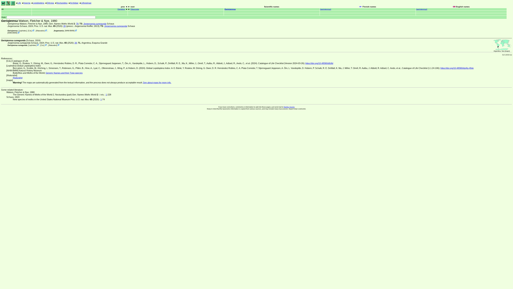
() (325, 9)
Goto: (4, 17)
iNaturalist (40, 31)
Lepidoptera (38, 3)
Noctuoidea (62, 3)
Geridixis (121, 9)
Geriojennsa (230, 9)
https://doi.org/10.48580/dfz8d (319, 63)
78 (77, 24)
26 (64, 26)
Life (19, 3)
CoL (29, 31)
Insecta (27, 3)
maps (507, 51)
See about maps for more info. (157, 82)
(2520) (48, 26)
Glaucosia (135, 9)
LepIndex (22, 31)
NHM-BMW (12, 33)
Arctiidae (74, 3)
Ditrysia (50, 3)
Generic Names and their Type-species (64, 73)
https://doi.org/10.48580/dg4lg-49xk (457, 68)
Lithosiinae (86, 3)
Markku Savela (289, 107)
